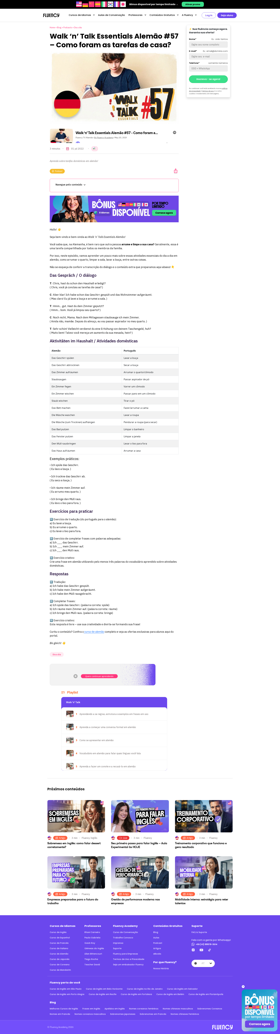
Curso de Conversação (125, 932)
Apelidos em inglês (115, 1008)
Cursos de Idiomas (80, 15)
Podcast (59, 171)
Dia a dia (78, 27)
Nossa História (161, 968)
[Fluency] (51, 15)
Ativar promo (192, 4)
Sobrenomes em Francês (153, 1014)
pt (203, 963)
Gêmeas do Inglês (94, 948)
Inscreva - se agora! (208, 79)
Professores (135, 15)
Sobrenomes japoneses (122, 1014)
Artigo (62, 837)
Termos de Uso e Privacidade (128, 959)
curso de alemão (94, 631)
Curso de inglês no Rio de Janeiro (145, 988)
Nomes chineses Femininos (185, 1014)
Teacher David (92, 964)
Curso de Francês (59, 943)
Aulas (156, 937)
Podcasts (67, 27)
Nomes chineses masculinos (178, 1008)
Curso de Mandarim (60, 969)
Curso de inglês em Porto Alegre (67, 994)
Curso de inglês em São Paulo (66, 988)
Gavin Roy (89, 943)
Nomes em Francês (60, 1014)
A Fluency (187, 15)
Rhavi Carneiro (92, 932)
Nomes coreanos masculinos (90, 1014)
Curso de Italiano (59, 948)
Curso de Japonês (59, 959)
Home (52, 27)
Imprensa (118, 943)
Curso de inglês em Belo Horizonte (104, 988)
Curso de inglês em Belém (170, 994)
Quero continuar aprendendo (99, 676)
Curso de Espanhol (60, 937)
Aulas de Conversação (111, 15)
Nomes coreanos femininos (143, 1008)
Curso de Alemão (59, 953)
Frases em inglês (91, 1008)
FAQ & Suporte (199, 932)
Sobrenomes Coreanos (209, 1008)
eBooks (157, 953)
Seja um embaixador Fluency (128, 964)
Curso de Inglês (58, 932)
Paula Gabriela (92, 937)
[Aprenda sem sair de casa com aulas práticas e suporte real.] (114, 209)
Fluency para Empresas (125, 953)
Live (125, 837)
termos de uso (208, 91)
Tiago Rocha (91, 959)
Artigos (157, 948)
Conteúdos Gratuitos (162, 15)
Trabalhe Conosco (123, 937)
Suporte (117, 948)
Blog (59, 27)
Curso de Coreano (60, 964)
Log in (208, 15)
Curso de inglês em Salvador (182, 988)
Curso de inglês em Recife (102, 994)
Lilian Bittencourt (93, 953)
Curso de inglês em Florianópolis (205, 994)
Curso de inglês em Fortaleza (136, 994)
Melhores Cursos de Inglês (64, 1008)
